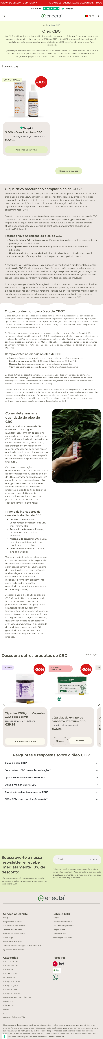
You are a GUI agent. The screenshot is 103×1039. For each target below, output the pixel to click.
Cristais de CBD (10, 973)
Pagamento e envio (12, 921)
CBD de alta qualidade (63, 925)
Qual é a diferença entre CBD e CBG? (25, 777)
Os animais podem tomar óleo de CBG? (26, 792)
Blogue (56, 918)
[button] (90, 16)
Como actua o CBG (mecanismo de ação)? (28, 770)
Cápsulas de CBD (11, 961)
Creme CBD (8, 969)
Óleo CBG (7, 1009)
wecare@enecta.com (62, 937)
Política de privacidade (14, 933)
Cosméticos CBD (11, 965)
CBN (5, 1013)
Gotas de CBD (9, 977)
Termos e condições (12, 929)
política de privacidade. (70, 878)
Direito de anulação (12, 941)
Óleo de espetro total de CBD (17, 997)
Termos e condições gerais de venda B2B (22, 945)
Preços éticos (59, 929)
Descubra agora (91, 654)
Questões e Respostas (13, 949)
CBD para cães (10, 989)
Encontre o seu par (68, 171)
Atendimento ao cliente (14, 925)
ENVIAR (94, 859)
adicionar (80, 741)
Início (45, 25)
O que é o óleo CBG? (16, 763)
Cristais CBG (9, 1005)
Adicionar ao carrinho (26, 150)
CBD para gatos (10, 985)
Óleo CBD (8, 1001)
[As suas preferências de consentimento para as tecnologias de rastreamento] (4, 1036)
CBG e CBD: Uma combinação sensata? (26, 799)
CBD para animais (11, 981)
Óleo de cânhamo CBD (14, 1017)
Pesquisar (7, 918)
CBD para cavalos (11, 993)
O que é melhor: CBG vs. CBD (20, 785)
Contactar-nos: (59, 933)
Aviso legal (8, 937)
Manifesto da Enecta (62, 921)
